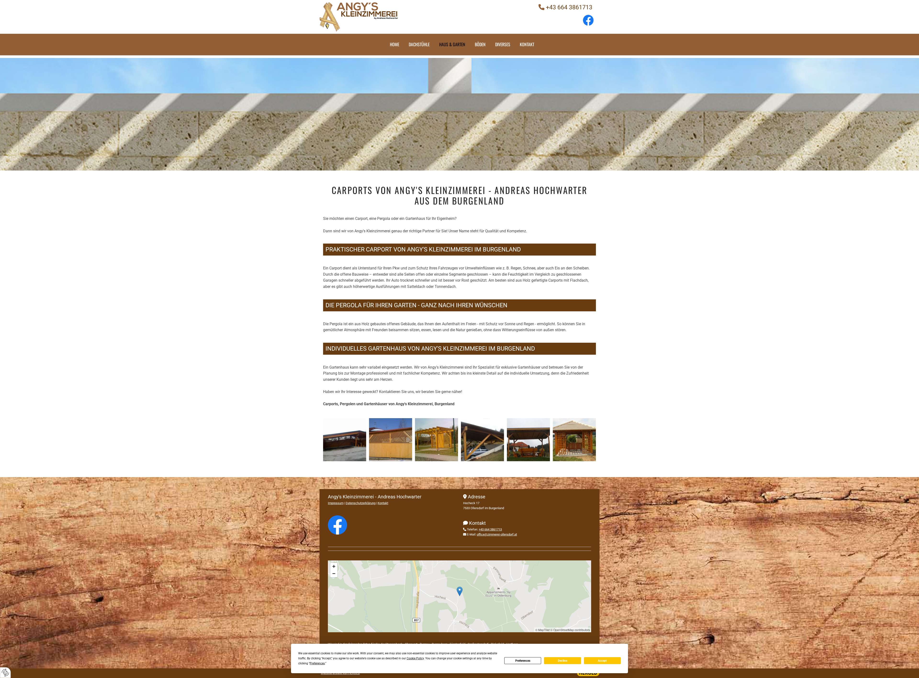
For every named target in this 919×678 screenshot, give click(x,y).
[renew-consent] (5, 672)
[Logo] (389, 16)
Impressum (335, 503)
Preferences (522, 660)
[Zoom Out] (333, 573)
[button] (460, 591)
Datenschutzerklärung (360, 503)
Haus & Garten (452, 44)
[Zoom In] (333, 566)
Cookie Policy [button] (415, 658)
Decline (562, 660)
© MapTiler (542, 630)
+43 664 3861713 (569, 7)
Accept (602, 660)
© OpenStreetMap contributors (570, 630)
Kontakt (527, 44)
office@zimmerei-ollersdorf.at (497, 534)
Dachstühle (419, 44)
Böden (480, 44)
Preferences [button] (317, 663)
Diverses (502, 44)
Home (394, 44)
